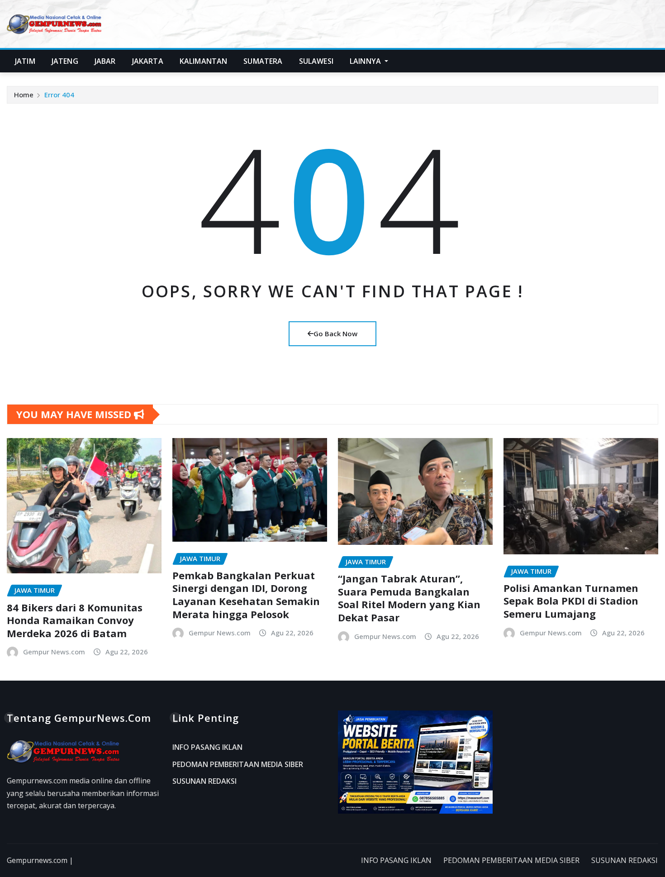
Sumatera (262, 61)
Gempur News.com (54, 651)
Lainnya (366, 61)
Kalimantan (204, 61)
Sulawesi (316, 61)
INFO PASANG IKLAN (207, 748)
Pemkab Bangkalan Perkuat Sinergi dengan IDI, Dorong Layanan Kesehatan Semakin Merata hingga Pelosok (246, 594)
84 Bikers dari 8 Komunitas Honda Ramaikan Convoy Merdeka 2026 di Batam (74, 620)
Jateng (65, 61)
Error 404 (59, 94)
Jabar (105, 61)
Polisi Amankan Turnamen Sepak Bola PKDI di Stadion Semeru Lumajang (571, 600)
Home (23, 94)
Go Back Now (335, 333)
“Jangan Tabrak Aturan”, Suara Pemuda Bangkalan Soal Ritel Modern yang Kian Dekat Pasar (409, 598)
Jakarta (147, 61)
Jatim (25, 61)
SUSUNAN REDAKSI (204, 781)
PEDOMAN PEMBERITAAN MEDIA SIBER (237, 764)
